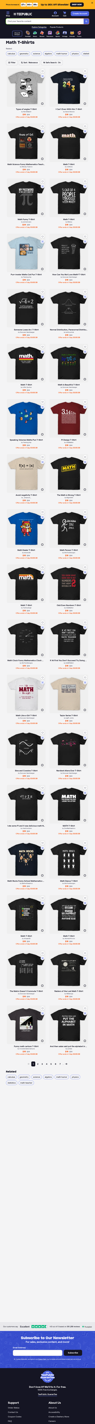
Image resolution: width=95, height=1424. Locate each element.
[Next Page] (66, 1063)
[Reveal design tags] (42, 103)
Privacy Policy (42, 1359)
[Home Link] (22, 14)
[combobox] (45, 21)
